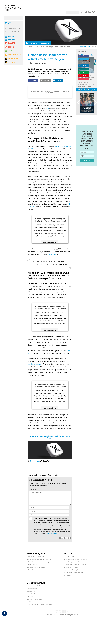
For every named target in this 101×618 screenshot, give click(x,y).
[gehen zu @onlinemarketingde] (86, 13)
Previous (79, 102)
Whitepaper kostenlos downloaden (77, 562)
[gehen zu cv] (95, 63)
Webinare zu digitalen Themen (76, 564)
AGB (29, 602)
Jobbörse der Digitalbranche (75, 570)
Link (47, 108)
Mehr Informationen (49, 242)
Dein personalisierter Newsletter (76, 559)
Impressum (32, 596)
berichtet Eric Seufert (35, 364)
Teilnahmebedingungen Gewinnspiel (40, 604)
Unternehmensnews (13, 29)
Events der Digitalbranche (74, 572)
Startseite (31, 47)
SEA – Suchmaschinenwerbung (38, 562)
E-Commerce (32, 564)
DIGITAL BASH (13, 59)
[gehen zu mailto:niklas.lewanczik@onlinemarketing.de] (95, 59)
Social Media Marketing (44, 47)
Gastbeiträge (32, 589)
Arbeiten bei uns (33, 594)
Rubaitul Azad (85, 47)
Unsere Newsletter (13, 31)
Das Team (31, 591)
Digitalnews (10, 26)
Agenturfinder (70, 557)
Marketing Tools (33, 570)
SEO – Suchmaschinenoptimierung (39, 559)
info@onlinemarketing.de (41, 526)
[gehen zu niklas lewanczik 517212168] (95, 61)
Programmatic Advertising (37, 567)
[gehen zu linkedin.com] (89, 13)
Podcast (68, 575)
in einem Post (51, 254)
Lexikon (9, 34)
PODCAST (11, 62)
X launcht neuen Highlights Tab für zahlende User (50, 437)
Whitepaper (12, 37)
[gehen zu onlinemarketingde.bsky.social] (93, 13)
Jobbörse (11, 47)
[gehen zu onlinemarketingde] (82, 13)
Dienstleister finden (72, 567)
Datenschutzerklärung (52, 533)
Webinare (12, 40)
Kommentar (33, 490)
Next (94, 102)
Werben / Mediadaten (35, 586)
